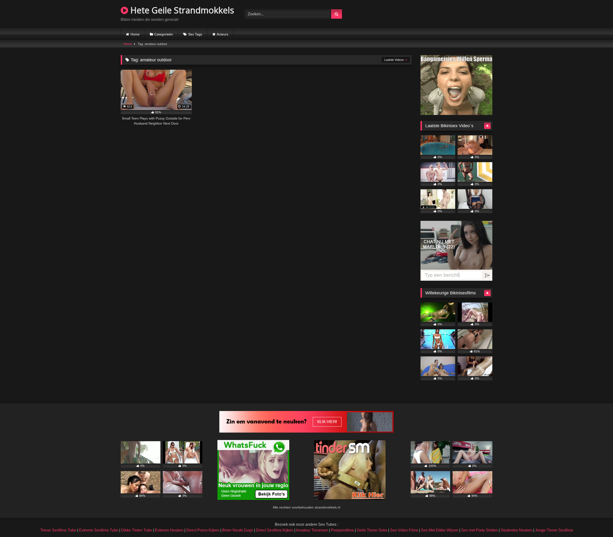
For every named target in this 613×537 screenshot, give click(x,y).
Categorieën (163, 34)
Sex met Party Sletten (479, 530)
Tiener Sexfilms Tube (58, 530)
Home (135, 34)
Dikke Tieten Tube (136, 530)
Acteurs (222, 34)
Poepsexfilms (342, 530)
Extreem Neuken (169, 530)
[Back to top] (598, 522)
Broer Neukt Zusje (237, 530)
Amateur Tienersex (312, 530)
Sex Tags (195, 34)
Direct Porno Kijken (202, 530)
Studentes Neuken (516, 530)
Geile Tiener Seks (372, 530)
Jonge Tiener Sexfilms (554, 530)
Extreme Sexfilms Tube (98, 530)
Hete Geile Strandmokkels (181, 10)
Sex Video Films (404, 530)
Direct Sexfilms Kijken (274, 530)
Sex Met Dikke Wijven (439, 530)
